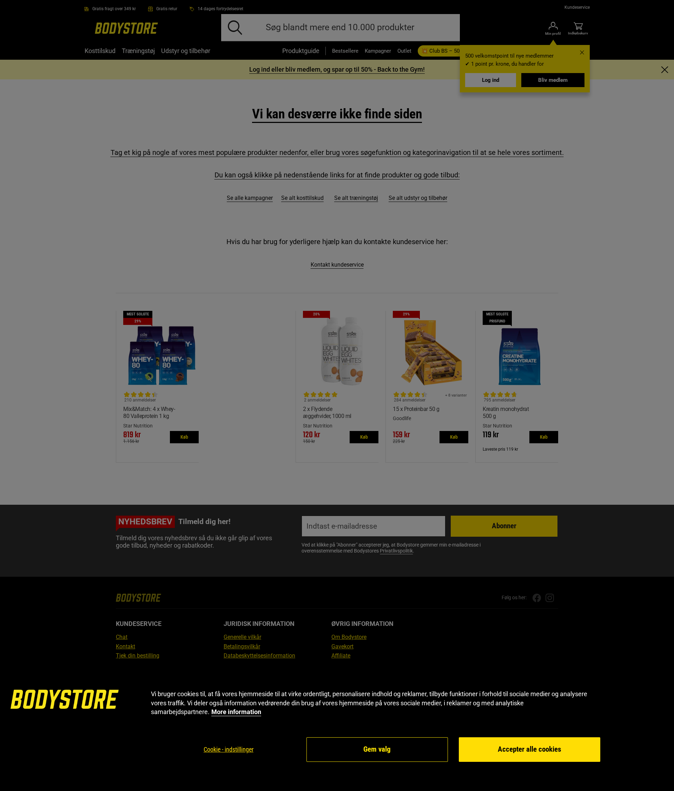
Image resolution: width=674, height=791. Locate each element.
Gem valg (377, 749)
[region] (337, 726)
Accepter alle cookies (529, 749)
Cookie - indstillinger (228, 749)
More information (236, 711)
